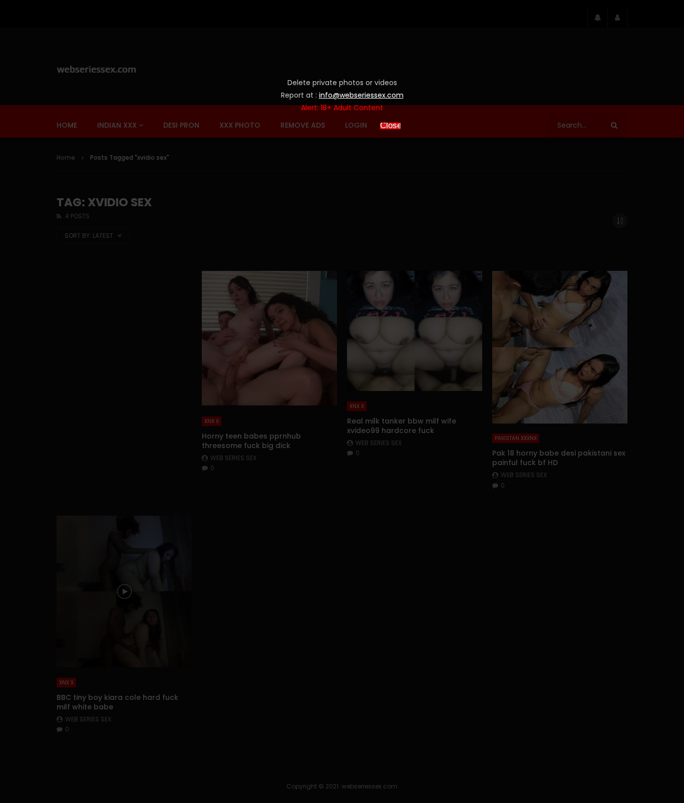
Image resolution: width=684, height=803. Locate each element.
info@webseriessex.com (361, 95)
